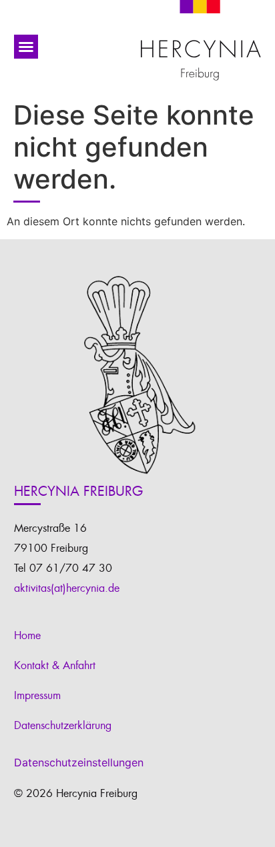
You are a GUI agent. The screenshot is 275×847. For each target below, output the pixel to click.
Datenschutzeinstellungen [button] (79, 762)
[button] (26, 47)
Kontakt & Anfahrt (54, 665)
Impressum (37, 695)
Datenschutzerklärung (62, 725)
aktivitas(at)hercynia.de (66, 588)
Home (27, 635)
